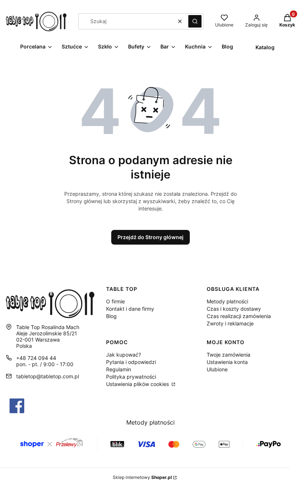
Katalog (265, 47)
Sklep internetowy (142, 477)
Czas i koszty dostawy (234, 309)
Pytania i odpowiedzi (131, 362)
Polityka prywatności (131, 377)
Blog (111, 316)
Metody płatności (227, 301)
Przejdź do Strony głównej (150, 237)
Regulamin (118, 369)
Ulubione (217, 369)
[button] (195, 21)
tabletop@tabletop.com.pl (47, 376)
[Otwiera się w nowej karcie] (17, 406)
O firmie (115, 301)
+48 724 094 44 (36, 358)
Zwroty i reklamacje (230, 323)
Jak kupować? (123, 354)
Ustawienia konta (227, 362)
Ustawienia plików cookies (138, 384)
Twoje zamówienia (228, 354)
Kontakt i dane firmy (130, 309)
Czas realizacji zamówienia (239, 316)
